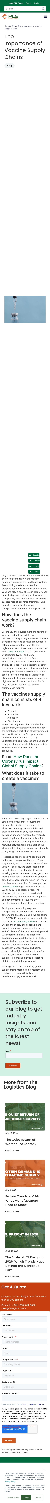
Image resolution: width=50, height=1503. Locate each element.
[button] (45, 16)
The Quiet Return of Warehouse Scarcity (20, 1142)
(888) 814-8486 (15, 3)
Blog (14, 26)
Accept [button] (26, 1497)
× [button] (44, 1468)
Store (28, 3)
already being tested (24, 921)
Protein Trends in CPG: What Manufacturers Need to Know (22, 1200)
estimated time (10, 886)
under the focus (16, 651)
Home (7, 26)
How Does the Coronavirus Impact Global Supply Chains (22, 761)
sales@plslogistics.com (13, 1308)
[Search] (43, 8)
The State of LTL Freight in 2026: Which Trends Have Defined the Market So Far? (25, 1263)
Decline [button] (38, 1497)
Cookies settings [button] (13, 1497)
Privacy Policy (10, 1481)
